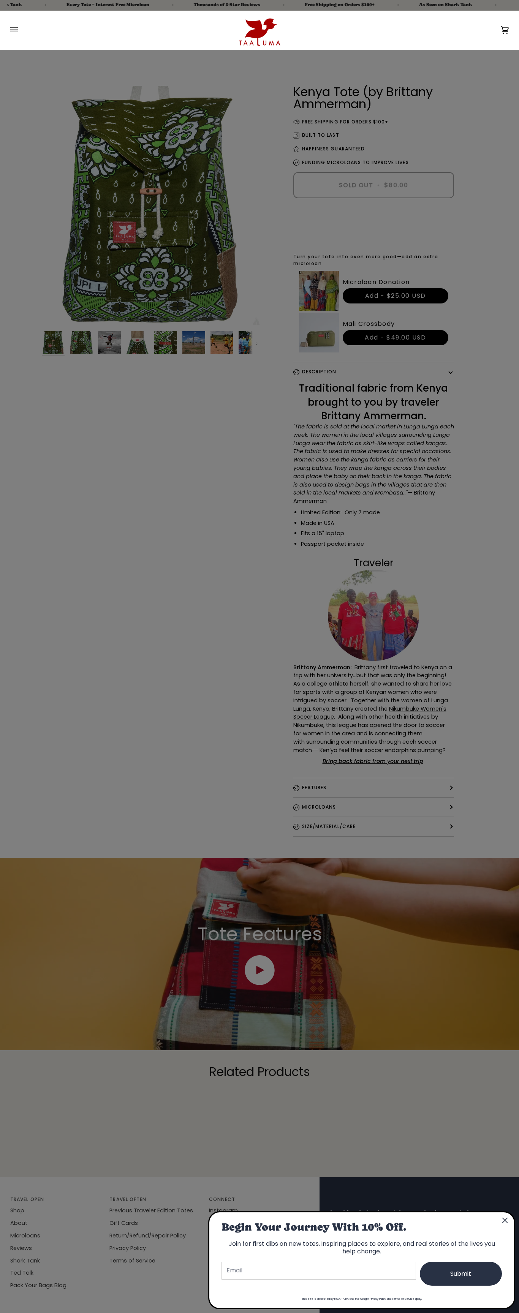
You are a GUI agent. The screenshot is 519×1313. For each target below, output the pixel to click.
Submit (460, 1273)
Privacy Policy (378, 1298)
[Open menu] (21, 30)
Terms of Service (403, 1298)
